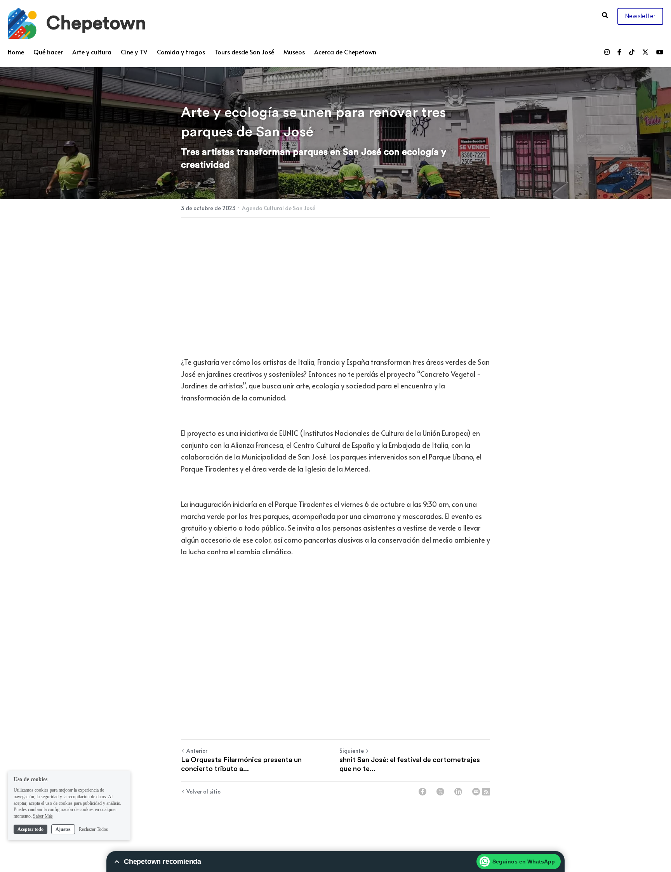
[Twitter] (440, 791)
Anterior (196, 750)
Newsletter (640, 16)
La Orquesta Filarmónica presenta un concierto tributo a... (241, 764)
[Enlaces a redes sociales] (607, 52)
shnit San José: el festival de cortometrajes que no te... (409, 764)
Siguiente (351, 750)
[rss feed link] (486, 791)
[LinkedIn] (458, 791)
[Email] (476, 791)
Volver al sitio (203, 791)
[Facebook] (422, 791)
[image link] (22, 22)
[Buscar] (605, 15)
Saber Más (43, 816)
